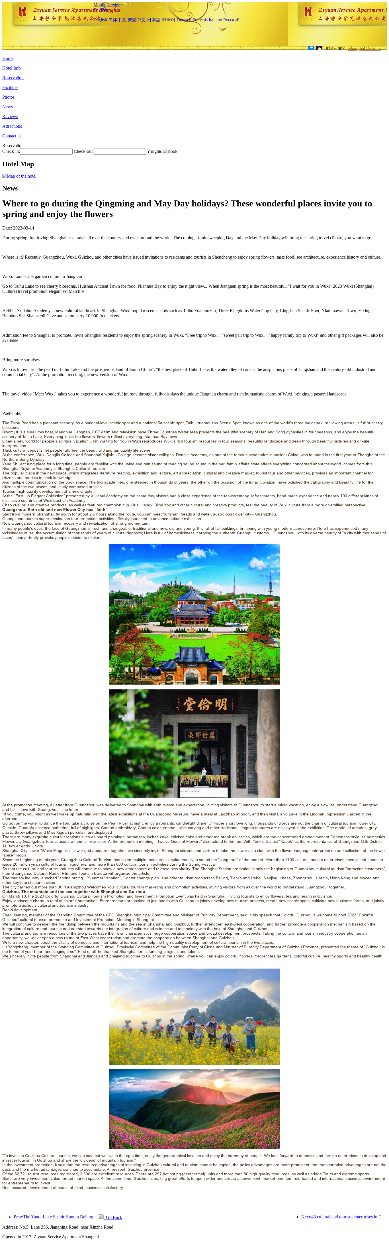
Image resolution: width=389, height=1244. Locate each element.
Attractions (12, 126)
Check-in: (11, 151)
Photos (8, 97)
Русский (231, 19)
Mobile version (106, 4)
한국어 (168, 19)
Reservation (13, 77)
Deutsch (184, 19)
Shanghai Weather (364, 48)
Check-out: (84, 151)
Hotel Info (11, 68)
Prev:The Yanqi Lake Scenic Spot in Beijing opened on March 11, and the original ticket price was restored (56, 1216)
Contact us (11, 135)
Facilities (10, 87)
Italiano (215, 19)
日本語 (154, 19)
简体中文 (117, 19)
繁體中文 (137, 19)
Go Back (113, 1217)
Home (7, 58)
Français (200, 19)
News (7, 106)
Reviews (10, 116)
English (100, 9)
